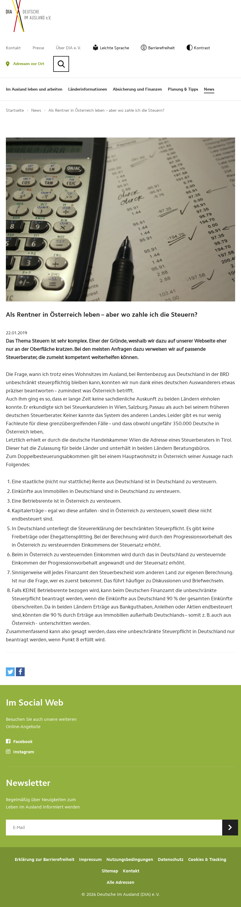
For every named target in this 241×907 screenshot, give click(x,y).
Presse (38, 47)
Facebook (22, 741)
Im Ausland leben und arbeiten (34, 89)
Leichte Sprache (114, 47)
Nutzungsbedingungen (129, 859)
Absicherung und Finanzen (137, 89)
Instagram (23, 752)
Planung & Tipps (183, 89)
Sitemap (110, 871)
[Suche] (61, 64)
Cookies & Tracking (207, 859)
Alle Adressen (120, 882)
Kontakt (13, 47)
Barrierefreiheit (161, 47)
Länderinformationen (87, 89)
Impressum (90, 859)
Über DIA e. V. (68, 47)
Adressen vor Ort (28, 63)
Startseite (15, 110)
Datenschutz (170, 859)
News (209, 89)
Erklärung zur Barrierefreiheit (44, 859)
